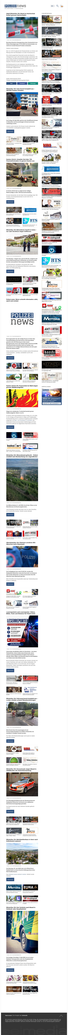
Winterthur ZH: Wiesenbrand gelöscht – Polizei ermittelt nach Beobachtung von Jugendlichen (22, 455)
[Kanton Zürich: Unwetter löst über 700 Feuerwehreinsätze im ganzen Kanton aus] (22, 175)
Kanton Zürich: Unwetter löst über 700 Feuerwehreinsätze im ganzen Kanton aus (20, 160)
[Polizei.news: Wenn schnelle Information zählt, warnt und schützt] (22, 319)
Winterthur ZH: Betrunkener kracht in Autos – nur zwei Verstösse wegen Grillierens (21, 230)
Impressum (8, 1015)
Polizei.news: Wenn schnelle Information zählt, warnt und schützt (22, 300)
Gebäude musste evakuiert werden (17, 874)
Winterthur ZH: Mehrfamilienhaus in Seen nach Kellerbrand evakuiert (22, 840)
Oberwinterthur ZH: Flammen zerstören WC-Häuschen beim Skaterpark (21, 543)
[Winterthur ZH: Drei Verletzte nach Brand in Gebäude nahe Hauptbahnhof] (22, 932)
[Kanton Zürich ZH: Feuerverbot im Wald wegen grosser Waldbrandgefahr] (22, 398)
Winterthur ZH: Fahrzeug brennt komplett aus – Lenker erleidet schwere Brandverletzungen (22, 699)
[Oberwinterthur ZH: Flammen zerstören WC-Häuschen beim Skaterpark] (22, 556)
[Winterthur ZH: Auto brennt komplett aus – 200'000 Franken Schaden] (22, 104)
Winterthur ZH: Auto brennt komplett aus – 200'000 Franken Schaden (20, 89)
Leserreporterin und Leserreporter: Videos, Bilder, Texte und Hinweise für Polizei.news (20, 612)
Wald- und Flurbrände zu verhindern (23, 420)
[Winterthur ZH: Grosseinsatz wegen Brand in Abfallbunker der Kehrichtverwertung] (22, 784)
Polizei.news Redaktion (16, 117)
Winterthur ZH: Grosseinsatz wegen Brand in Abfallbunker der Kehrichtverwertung (21, 769)
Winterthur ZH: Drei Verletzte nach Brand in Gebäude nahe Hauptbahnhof (20, 908)
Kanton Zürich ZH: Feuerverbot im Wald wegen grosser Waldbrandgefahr (22, 386)
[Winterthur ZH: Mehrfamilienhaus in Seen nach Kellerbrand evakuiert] (22, 853)
